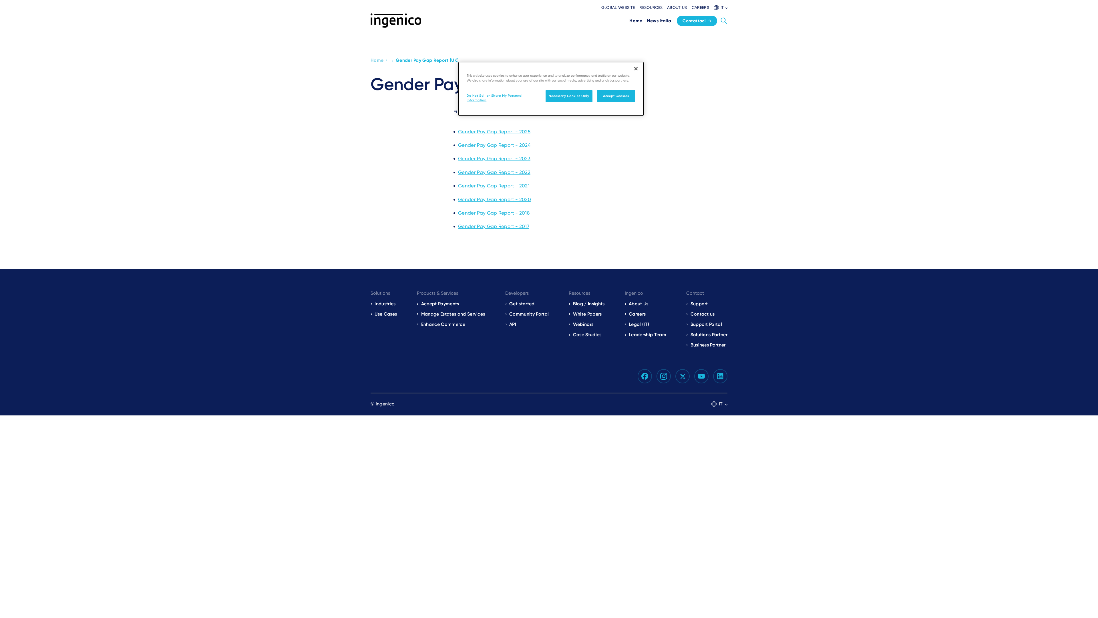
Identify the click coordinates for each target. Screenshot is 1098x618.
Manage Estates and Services (453, 314)
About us (677, 7)
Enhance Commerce (443, 324)
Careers (700, 7)
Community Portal (529, 314)
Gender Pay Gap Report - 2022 (494, 172)
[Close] (636, 68)
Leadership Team (647, 334)
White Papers (587, 314)
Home (377, 60)
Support (699, 303)
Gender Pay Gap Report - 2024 (494, 145)
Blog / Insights (588, 303)
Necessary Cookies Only (569, 96)
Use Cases (386, 314)
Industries (385, 303)
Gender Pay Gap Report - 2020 (494, 199)
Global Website (618, 7)
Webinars (583, 324)
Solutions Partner (709, 334)
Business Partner (708, 345)
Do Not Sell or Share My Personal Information (494, 98)
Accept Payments (440, 303)
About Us (639, 303)
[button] (720, 8)
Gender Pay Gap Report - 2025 (494, 131)
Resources (651, 7)
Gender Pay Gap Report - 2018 (494, 213)
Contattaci (694, 20)
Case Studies (587, 334)
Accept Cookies (616, 96)
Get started (522, 303)
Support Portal (706, 324)
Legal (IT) (639, 324)
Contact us (703, 314)
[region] (551, 89)
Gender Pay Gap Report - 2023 (494, 158)
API (512, 324)
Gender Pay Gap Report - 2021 (494, 186)
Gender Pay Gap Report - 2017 (493, 226)
